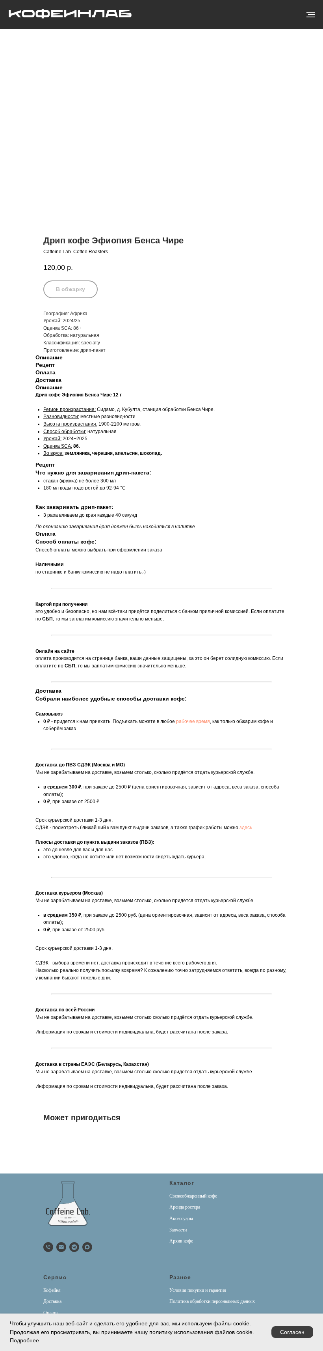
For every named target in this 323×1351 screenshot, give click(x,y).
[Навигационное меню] (310, 14)
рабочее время (193, 721)
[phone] (48, 1247)
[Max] (87, 1247)
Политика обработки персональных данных (212, 1301)
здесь (245, 827)
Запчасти (178, 1230)
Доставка (52, 1301)
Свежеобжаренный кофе (193, 1196)
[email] (61, 1247)
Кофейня (52, 1290)
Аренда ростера (184, 1207)
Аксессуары (181, 1218)
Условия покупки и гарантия (197, 1290)
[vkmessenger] (74, 1247)
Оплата (50, 1312)
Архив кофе (181, 1241)
